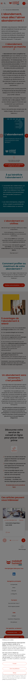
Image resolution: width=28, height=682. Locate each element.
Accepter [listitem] (14, 663)
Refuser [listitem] (14, 672)
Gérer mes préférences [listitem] (14, 668)
